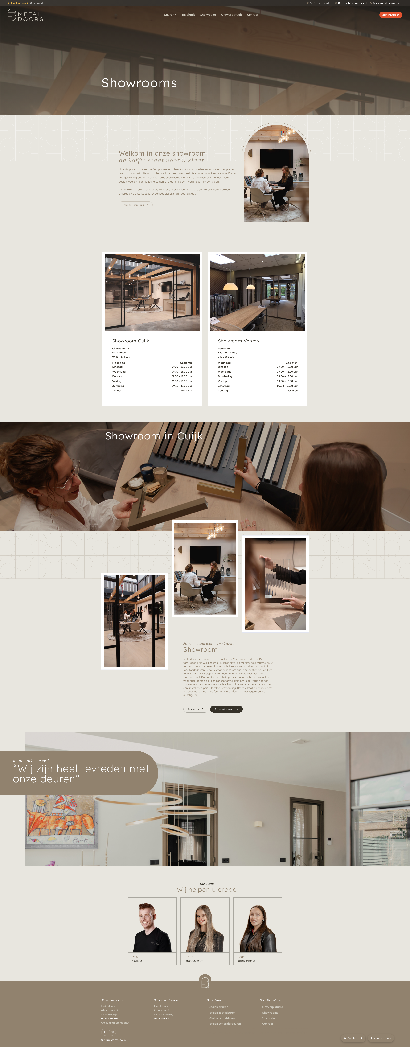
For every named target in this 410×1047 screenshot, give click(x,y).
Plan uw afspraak (133, 204)
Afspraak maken (224, 709)
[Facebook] (104, 1032)
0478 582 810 (162, 1018)
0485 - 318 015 (110, 1018)
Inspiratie (194, 709)
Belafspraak (355, 1038)
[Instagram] (112, 1032)
